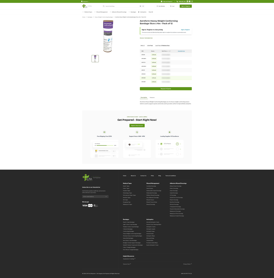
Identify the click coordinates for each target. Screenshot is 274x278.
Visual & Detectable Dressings (177, 209)
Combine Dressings (151, 186)
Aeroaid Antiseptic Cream (152, 222)
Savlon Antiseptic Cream (152, 245)
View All (151, 12)
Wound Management (102, 12)
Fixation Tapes (126, 190)
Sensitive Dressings (174, 202)
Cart (173, 6)
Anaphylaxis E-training (128, 258)
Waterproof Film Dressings (176, 213)
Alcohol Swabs (150, 233)
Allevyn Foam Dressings (175, 186)
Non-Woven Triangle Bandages (130, 249)
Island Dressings (174, 193)
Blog (159, 175)
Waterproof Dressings (175, 211)
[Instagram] (192, 1)
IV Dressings (173, 195)
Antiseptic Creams (150, 226)
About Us (133, 175)
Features (152, 97)
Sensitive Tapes (127, 197)
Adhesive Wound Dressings (119, 12)
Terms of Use (126, 264)
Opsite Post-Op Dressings (176, 197)
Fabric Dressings (174, 188)
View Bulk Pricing (181, 51)
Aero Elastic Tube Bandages (130, 240)
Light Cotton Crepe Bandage (130, 224)
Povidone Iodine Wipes (152, 242)
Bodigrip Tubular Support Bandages (132, 242)
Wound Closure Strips (151, 202)
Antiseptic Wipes (150, 235)
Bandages (133, 12)
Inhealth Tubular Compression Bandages (133, 245)
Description (144, 97)
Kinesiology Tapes (127, 193)
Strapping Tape (126, 202)
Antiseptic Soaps (150, 231)
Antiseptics (143, 12)
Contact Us (143, 175)
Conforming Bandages (128, 231)
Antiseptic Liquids (150, 229)
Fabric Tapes (126, 188)
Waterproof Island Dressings (177, 215)
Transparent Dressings (175, 206)
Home (83, 17)
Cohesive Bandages (128, 229)
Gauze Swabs (149, 188)
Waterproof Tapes (127, 204)
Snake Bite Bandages (128, 238)
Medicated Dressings (151, 193)
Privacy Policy (186, 264)
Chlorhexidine (149, 240)
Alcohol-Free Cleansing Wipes (153, 224)
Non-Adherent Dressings (152, 197)
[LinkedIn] (187, 1)
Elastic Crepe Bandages (129, 222)
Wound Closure (150, 199)
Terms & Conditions (170, 175)
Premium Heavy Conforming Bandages (132, 235)
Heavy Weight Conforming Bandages (104, 17)
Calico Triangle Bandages (129, 247)
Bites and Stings (150, 238)
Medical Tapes (88, 12)
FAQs (152, 175)
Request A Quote (166, 88)
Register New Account (137, 125)
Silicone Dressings (174, 204)
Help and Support (167, 1)
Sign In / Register (185, 6)
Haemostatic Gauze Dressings (153, 190)
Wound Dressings (150, 204)
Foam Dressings (174, 190)
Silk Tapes (125, 199)
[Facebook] (189, 1)
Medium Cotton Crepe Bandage (131, 226)
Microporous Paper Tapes (129, 195)
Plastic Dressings (174, 199)
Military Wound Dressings (152, 195)
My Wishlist (162, 6)
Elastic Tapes (126, 186)
